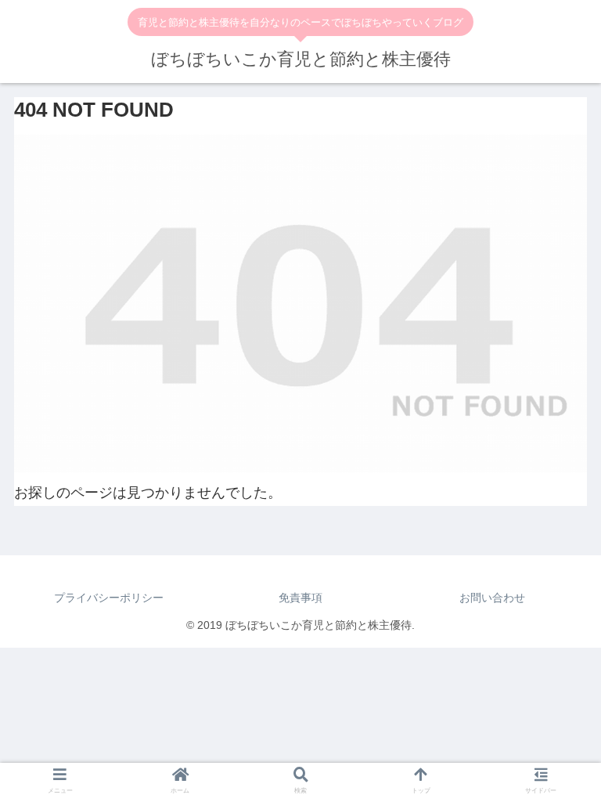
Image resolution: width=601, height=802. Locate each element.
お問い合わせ (492, 597)
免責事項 (300, 597)
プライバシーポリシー (109, 597)
